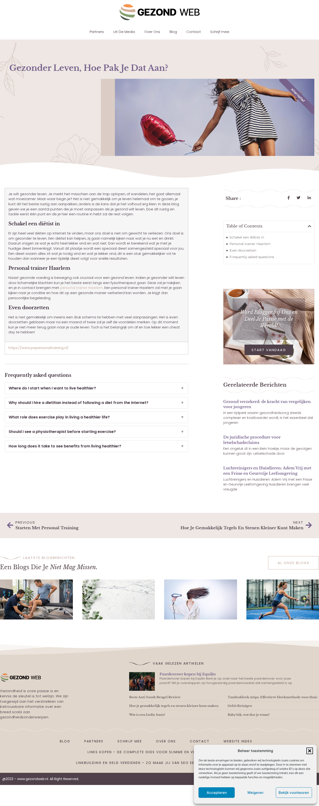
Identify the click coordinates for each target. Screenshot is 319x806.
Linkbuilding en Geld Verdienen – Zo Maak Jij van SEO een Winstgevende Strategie (163, 762)
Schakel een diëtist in (247, 237)
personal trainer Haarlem (81, 287)
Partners (97, 31)
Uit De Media (124, 31)
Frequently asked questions (252, 257)
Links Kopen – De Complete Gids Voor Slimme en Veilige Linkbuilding (159, 752)
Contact (193, 31)
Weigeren (255, 792)
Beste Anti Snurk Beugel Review (155, 697)
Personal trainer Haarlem (250, 244)
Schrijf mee (219, 31)
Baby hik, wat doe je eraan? (248, 715)
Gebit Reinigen (240, 706)
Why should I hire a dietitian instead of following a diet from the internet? (96, 402)
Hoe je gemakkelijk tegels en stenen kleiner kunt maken (173, 706)
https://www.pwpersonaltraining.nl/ (38, 347)
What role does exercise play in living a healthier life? (96, 417)
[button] (309, 750)
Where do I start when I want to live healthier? (96, 388)
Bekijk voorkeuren (294, 792)
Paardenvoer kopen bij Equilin (188, 674)
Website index (237, 741)
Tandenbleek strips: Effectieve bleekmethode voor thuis (272, 697)
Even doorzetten (243, 250)
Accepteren (217, 792)
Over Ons (152, 31)
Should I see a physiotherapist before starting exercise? (96, 431)
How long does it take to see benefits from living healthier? (96, 446)
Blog (173, 31)
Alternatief (298, 95)
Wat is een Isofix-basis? (147, 715)
